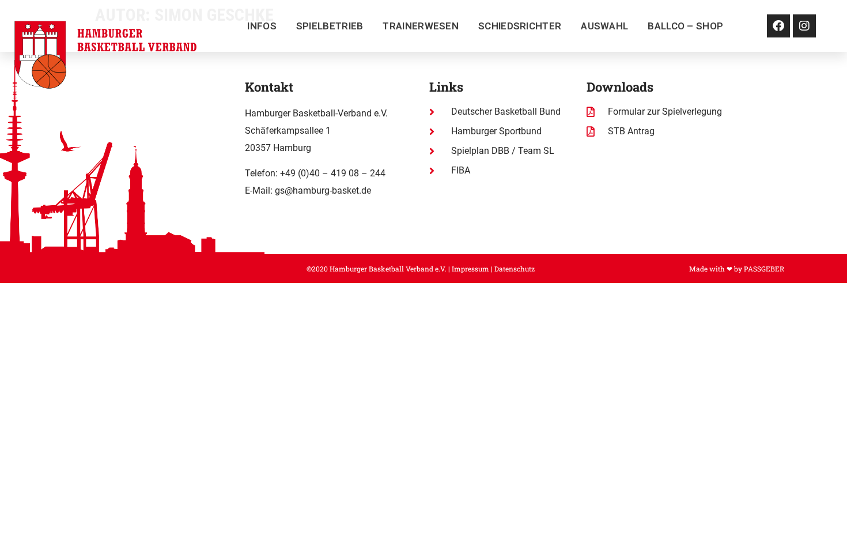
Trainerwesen (421, 26)
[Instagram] (804, 25)
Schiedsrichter (519, 26)
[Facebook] (778, 25)
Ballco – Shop (685, 26)
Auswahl (604, 26)
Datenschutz (514, 268)
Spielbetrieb (330, 26)
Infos (262, 26)
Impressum (470, 268)
